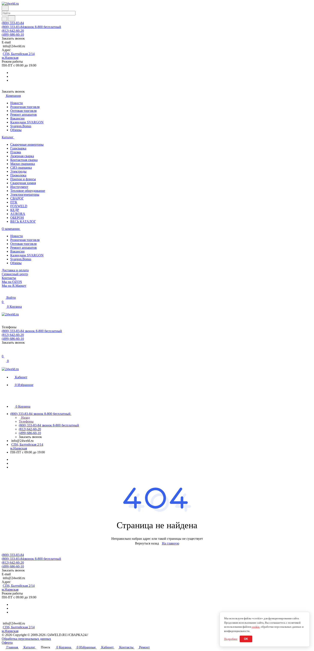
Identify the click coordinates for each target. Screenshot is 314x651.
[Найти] (11, 18)
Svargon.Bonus (20, 126)
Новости (16, 103)
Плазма (15, 152)
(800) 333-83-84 (13, 23)
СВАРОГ (17, 198)
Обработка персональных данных (26, 639)
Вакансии (17, 118)
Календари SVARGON (27, 122)
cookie (256, 626)
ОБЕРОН (17, 217)
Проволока (18, 175)
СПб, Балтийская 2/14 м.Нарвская (18, 55)
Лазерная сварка (22, 156)
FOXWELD (18, 206)
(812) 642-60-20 (13, 31)
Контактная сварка (24, 160)
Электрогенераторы (24, 194)
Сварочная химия (23, 183)
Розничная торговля (25, 107)
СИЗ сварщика (21, 167)
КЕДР (14, 210)
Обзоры (16, 130)
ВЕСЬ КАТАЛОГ (23, 221)
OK (246, 639)
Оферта (7, 642)
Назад (25, 417)
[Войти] (4, 352)
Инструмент (19, 187)
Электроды (18, 171)
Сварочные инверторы (27, 144)
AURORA (17, 214)
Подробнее (231, 639)
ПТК (13, 202)
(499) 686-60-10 (13, 34)
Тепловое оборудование (27, 190)
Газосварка (18, 148)
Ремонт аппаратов (23, 114)
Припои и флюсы (23, 179)
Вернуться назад (147, 543)
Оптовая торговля (23, 110)
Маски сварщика (22, 164)
